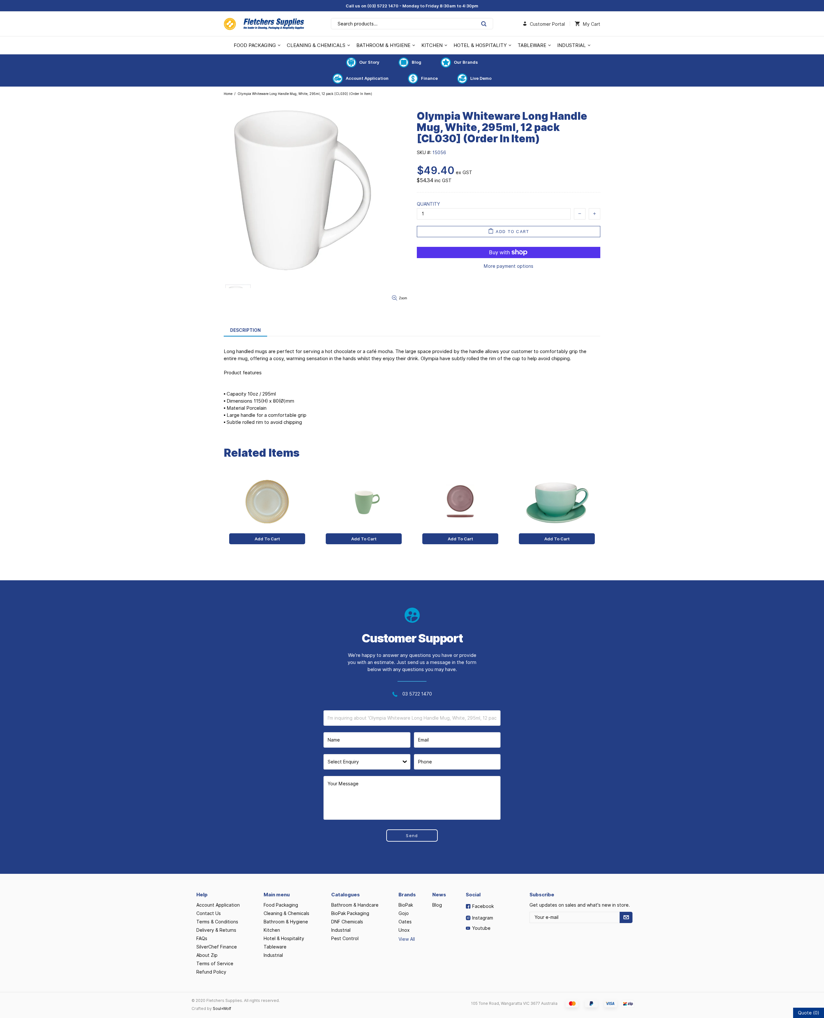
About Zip (207, 955)
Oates (405, 921)
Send (412, 835)
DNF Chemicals (347, 921)
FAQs (201, 938)
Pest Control (345, 938)
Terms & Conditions (217, 921)
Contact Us (208, 913)
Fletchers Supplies (264, 24)
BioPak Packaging (350, 913)
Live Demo (481, 78)
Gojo (403, 913)
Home (228, 94)
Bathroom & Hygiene (286, 921)
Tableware (275, 946)
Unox (404, 930)
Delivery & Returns (216, 930)
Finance (429, 78)
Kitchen (272, 930)
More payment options (508, 266)
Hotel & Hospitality (284, 938)
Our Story (369, 62)
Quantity (428, 204)
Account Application (367, 78)
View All (406, 939)
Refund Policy (211, 972)
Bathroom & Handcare (355, 905)
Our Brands (466, 62)
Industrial (273, 955)
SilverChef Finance (216, 946)
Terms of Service (214, 963)
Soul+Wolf (222, 1008)
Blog (416, 62)
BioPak (405, 905)
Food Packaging (281, 905)
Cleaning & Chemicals (286, 913)
